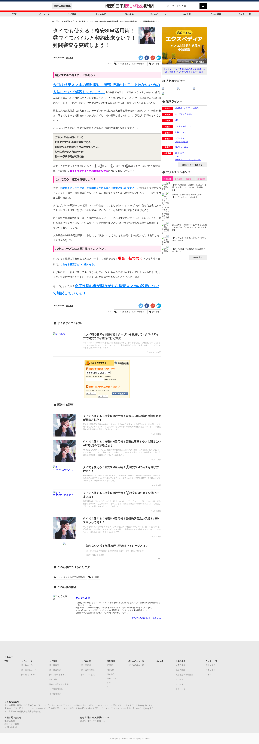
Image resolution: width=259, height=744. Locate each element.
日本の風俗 (216, 14)
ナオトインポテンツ (183, 126)
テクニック (180, 689)
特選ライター (211, 670)
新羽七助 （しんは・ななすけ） (188, 159)
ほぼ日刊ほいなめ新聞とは (93, 721)
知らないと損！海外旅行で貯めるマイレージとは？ (117, 545)
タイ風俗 (72, 14)
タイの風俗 (54, 665)
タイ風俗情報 (55, 694)
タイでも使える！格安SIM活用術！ (132, 64)
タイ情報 (155, 64)
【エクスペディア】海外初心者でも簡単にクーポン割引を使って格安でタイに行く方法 (184, 70)
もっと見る (197, 257)
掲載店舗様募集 (62, 6)
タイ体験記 (100, 14)
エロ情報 (179, 679)
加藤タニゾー (180, 132)
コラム (208, 674)
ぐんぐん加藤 (83, 597)
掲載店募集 (9, 721)
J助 (176, 120)
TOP (14, 14)
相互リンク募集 (11, 724)
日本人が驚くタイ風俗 (58, 684)
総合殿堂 (201, 179)
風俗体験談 (180, 670)
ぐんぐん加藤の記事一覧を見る (146, 617)
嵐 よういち (180, 153)
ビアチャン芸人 (181, 147)
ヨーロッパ (111, 679)
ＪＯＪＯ (178, 156)
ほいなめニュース (158, 14)
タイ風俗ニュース (29, 674)
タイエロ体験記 (88, 674)
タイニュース (43, 14)
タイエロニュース (29, 670)
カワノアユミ (180, 138)
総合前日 (189, 179)
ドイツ (109, 683)
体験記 (110, 665)
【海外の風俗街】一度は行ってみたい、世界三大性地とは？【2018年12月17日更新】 (189, 187)
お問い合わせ (10, 727)
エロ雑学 (179, 684)
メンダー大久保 (181, 142)
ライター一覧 (244, 14)
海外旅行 (111, 670)
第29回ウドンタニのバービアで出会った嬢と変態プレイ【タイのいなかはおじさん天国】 (189, 227)
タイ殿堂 (178, 179)
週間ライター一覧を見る (192, 165)
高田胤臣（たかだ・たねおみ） (187, 108)
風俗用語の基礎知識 (184, 674)
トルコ (109, 687)
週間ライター (211, 665)
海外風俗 (129, 14)
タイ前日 (167, 179)
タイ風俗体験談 (88, 670)
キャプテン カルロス (183, 114)
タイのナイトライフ (58, 674)
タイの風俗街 (55, 670)
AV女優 (187, 14)
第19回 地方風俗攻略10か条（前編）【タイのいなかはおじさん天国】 (187, 195)
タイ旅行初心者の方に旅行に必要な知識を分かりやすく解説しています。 (115, 551)
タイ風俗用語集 (56, 689)
